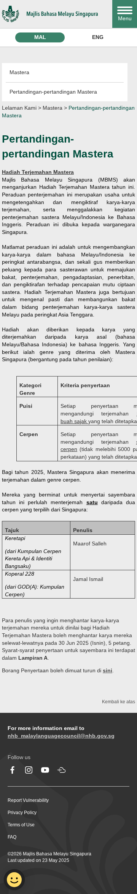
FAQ (12, 837)
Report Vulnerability (28, 800)
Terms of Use (21, 825)
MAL (40, 37)
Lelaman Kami (19, 108)
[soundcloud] (61, 770)
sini (107, 670)
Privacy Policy (22, 812)
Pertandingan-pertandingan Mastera (53, 92)
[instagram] (28, 770)
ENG (98, 37)
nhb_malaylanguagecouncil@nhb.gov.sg (61, 736)
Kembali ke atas (118, 701)
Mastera (19, 72)
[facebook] (12, 770)
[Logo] (55, 14)
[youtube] (45, 770)
